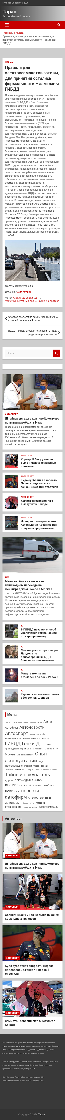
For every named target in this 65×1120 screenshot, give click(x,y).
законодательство (28, 780)
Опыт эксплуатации (26, 757)
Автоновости (32, 727)
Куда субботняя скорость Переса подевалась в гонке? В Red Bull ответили (39, 483)
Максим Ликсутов (14, 301)
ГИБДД (9, 61)
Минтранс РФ (33, 301)
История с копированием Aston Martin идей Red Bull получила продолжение (39, 525)
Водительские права (31, 739)
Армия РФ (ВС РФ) (37, 734)
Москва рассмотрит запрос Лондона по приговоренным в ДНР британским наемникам (40, 655)
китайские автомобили (39, 785)
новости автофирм (22, 794)
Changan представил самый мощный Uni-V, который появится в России (33, 318)
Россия (28, 765)
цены (25, 807)
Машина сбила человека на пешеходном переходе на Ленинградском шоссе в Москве (28, 585)
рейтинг (24, 803)
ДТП (37, 297)
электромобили (48, 806)
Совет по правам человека (46, 770)
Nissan (33, 722)
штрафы (33, 807)
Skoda (39, 722)
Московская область (25, 755)
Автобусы (11, 727)
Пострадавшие (14, 765)
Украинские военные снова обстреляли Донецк (40, 695)
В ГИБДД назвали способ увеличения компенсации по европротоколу (39, 633)
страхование (13, 806)
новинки (12, 791)
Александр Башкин (23, 297)
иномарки (14, 785)
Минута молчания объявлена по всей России (39, 675)
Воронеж (46, 739)
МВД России (38, 749)
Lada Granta (23, 722)
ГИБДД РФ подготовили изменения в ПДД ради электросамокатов (31, 332)
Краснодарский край (15, 749)
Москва (10, 754)
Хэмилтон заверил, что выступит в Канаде (37, 502)
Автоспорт (11, 414)
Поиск (56, 353)
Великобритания (13, 738)
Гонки (28, 743)
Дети (49, 744)
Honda (7, 722)
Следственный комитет (15, 770)
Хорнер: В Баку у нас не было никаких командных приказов (38, 463)
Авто (47, 722)
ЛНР (29, 749)
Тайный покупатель (27, 774)
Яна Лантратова (50, 301)
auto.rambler (24, 291)
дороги (9, 780)
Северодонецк (40, 766)
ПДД (40, 761)
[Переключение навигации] (6, 25)
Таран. (10, 11)
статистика (37, 802)
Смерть (30, 770)
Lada (14, 722)
